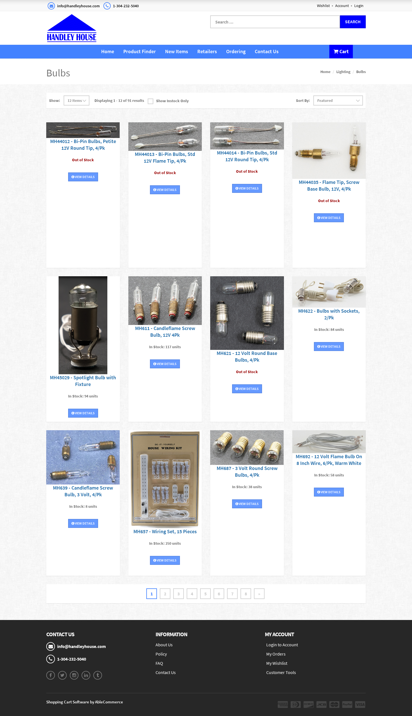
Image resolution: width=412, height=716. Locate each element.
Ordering (236, 51)
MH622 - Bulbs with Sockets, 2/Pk (329, 314)
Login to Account (282, 644)
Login (359, 5)
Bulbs (361, 71)
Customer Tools (281, 672)
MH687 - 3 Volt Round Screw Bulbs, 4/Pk (247, 471)
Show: (54, 100)
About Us (164, 644)
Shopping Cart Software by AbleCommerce (84, 702)
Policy (161, 654)
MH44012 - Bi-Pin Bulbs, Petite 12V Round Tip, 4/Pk (83, 144)
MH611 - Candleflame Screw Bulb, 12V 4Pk (165, 331)
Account (342, 5)
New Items (176, 51)
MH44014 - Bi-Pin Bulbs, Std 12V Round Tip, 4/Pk (247, 156)
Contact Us (267, 51)
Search (353, 21)
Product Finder (139, 51)
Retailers (207, 51)
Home (107, 51)
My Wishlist (276, 663)
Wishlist (323, 5)
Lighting (343, 71)
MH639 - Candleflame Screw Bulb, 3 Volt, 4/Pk (83, 491)
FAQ (159, 663)
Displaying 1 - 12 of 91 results (119, 100)
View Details (84, 177)
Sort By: (303, 100)
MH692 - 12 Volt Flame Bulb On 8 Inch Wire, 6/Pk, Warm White (329, 459)
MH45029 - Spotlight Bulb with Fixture (83, 380)
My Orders (276, 654)
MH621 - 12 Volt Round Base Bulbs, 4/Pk (247, 356)
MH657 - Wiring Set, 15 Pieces (165, 531)
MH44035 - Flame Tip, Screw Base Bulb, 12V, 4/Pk (329, 185)
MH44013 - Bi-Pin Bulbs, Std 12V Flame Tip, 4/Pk (165, 157)
